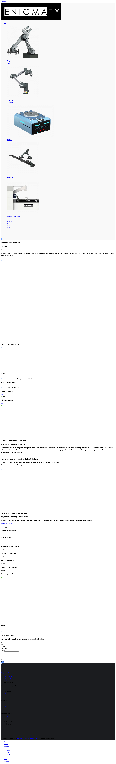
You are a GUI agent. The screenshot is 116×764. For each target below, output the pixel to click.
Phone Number (4, 648)
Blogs (8, 223)
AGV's (9, 140)
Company (3, 646)
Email (2, 644)
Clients (8, 225)
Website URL (4, 650)
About (5, 229)
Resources (6, 219)
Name (2, 642)
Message (2, 659)
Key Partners (10, 227)
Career (5, 231)
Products (6, 25)
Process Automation (14, 216)
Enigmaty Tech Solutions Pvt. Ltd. (28, 738)
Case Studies (10, 221)
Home (5, 23)
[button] (4, 258)
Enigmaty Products (7, 673)
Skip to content (4, 1)
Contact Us (6, 233)
